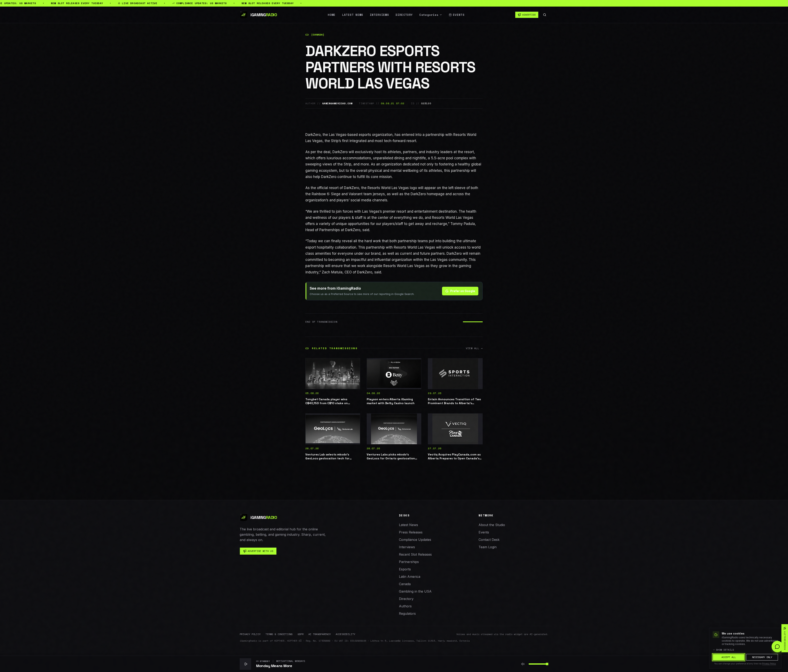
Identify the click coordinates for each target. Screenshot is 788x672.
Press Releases (411, 532)
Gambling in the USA (415, 591)
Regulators (407, 613)
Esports (405, 569)
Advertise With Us (260, 551)
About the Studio (492, 525)
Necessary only (762, 657)
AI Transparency (319, 634)
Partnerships (409, 562)
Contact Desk (489, 540)
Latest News (352, 15)
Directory (404, 15)
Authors (405, 606)
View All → (474, 348)
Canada (405, 584)
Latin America (409, 577)
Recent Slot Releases (415, 554)
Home (331, 15)
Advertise (529, 14)
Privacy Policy (250, 634)
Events (458, 15)
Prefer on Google (462, 291)
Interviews (379, 15)
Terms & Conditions (279, 634)
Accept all (729, 657)
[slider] (547, 664)
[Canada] (318, 34)
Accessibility (345, 634)
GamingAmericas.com (337, 103)
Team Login (488, 547)
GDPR (301, 634)
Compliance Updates (415, 540)
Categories (429, 15)
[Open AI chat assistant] (777, 646)
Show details (725, 649)
